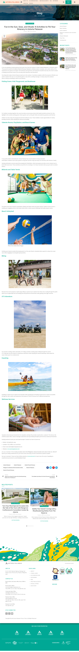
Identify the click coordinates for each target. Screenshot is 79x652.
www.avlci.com (31, 456)
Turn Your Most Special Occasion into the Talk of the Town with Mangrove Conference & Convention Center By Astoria (70, 50)
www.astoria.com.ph (69, 563)
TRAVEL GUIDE (34, 573)
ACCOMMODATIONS (35, 575)
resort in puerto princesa (8, 470)
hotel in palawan (17, 465)
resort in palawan (30, 467)
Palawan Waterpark (64, 35)
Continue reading (15, 520)
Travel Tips (62, 38)
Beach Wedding (63, 28)
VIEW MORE (54, 584)
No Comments (73, 54)
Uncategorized (63, 40)
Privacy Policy (24, 618)
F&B (32, 579)
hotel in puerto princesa (30, 465)
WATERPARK (34, 577)
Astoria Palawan (30, 23)
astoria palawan (6, 465)
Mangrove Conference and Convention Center (68, 33)
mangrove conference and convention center (13, 467)
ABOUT (32, 571)
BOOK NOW (68, 2)
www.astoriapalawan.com (13, 449)
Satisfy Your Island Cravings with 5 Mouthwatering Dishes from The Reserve (44, 511)
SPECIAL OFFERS (35, 583)
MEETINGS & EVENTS (36, 581)
